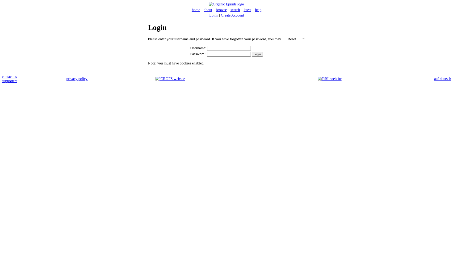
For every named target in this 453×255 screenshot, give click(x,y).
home (196, 10)
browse (221, 10)
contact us (9, 77)
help (258, 10)
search (235, 10)
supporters (9, 81)
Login (213, 15)
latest (247, 10)
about (208, 10)
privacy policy (77, 79)
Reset (292, 39)
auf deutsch (442, 79)
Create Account (232, 15)
